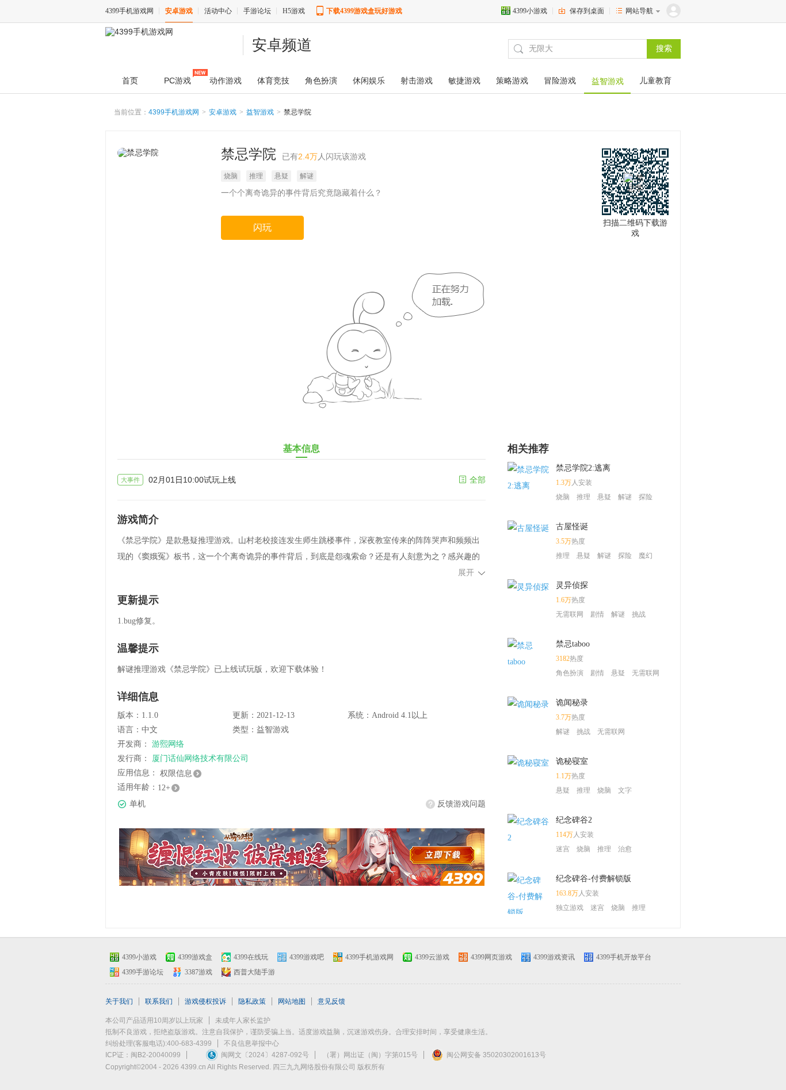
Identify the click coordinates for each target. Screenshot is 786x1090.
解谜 (307, 176)
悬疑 (281, 176)
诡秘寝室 (572, 761)
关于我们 (119, 1001)
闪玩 (262, 227)
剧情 (597, 614)
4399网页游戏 (491, 957)
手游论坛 (257, 11)
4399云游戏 (432, 957)
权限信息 (176, 773)
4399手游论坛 (142, 972)
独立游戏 (569, 908)
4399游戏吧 (306, 957)
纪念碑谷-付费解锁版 (593, 878)
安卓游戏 (179, 11)
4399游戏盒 (195, 957)
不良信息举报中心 (251, 1043)
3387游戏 (198, 972)
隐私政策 (252, 1001)
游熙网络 (168, 744)
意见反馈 (331, 1001)
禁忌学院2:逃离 (583, 468)
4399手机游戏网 (129, 11)
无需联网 (569, 614)
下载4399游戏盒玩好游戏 (364, 11)
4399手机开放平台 (623, 957)
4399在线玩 (251, 957)
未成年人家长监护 (242, 1020)
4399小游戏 (530, 11)
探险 (646, 497)
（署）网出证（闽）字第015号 (370, 1055)
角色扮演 (569, 673)
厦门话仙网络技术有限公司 (200, 758)
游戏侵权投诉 (205, 1001)
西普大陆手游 (254, 972)
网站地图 (292, 1001)
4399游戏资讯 (554, 957)
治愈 (625, 849)
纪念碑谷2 (574, 820)
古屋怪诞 (572, 526)
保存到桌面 (587, 11)
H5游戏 (294, 11)
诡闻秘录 (572, 702)
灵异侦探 (572, 585)
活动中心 (218, 11)
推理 (256, 176)
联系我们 (159, 1001)
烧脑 (231, 176)
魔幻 (646, 556)
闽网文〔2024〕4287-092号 (265, 1055)
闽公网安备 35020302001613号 (496, 1055)
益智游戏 (260, 112)
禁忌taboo (573, 644)
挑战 (639, 614)
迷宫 (563, 849)
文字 (625, 790)
